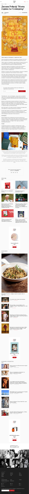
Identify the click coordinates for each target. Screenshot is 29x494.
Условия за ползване (4, 479)
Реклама (20, 479)
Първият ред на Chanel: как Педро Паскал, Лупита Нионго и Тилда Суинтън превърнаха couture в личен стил (18, 315)
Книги (2, 189)
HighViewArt (7, 12)
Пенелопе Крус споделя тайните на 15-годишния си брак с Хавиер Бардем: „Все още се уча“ (18, 306)
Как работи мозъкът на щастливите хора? (19, 191)
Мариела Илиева (16, 367)
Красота (20, 474)
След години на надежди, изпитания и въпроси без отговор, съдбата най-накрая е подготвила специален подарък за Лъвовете (18, 382)
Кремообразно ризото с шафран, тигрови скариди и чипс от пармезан (13, 294)
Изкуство (11, 300)
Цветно (2, 475)
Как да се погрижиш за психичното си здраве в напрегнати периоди (17, 373)
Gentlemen (11, 393)
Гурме (11, 475)
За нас (11, 479)
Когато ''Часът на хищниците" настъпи (7, 191)
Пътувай (20, 475)
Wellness (11, 367)
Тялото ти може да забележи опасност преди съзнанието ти (18, 366)
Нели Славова (15, 403)
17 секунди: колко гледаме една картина (17, 299)
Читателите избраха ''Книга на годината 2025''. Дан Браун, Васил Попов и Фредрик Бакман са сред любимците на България (21, 205)
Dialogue (2, 474)
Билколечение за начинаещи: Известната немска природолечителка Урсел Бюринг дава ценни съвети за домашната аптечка (7, 205)
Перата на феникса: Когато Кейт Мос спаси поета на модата (18, 402)
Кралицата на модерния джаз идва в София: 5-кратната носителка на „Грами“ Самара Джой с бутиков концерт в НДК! (18, 328)
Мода (10, 403)
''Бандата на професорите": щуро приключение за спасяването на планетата (6, 220)
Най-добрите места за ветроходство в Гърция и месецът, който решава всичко (18, 392)
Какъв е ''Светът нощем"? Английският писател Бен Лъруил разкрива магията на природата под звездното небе (21, 221)
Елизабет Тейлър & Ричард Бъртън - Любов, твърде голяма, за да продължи (18, 412)
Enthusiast (12, 189)
